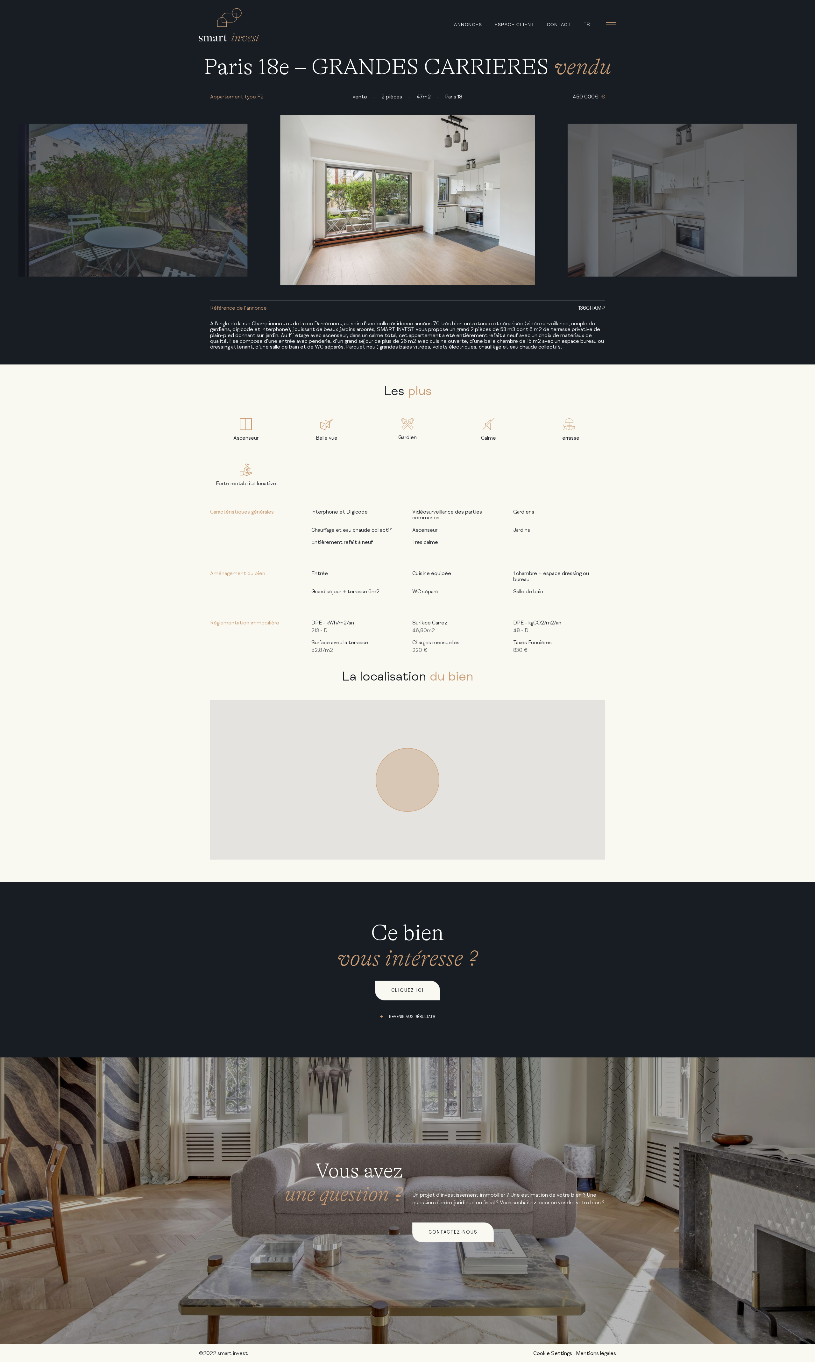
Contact (559, 24)
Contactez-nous (453, 1232)
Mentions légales (596, 1353)
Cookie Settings (552, 1353)
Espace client (514, 24)
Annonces (468, 24)
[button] (407, 780)
